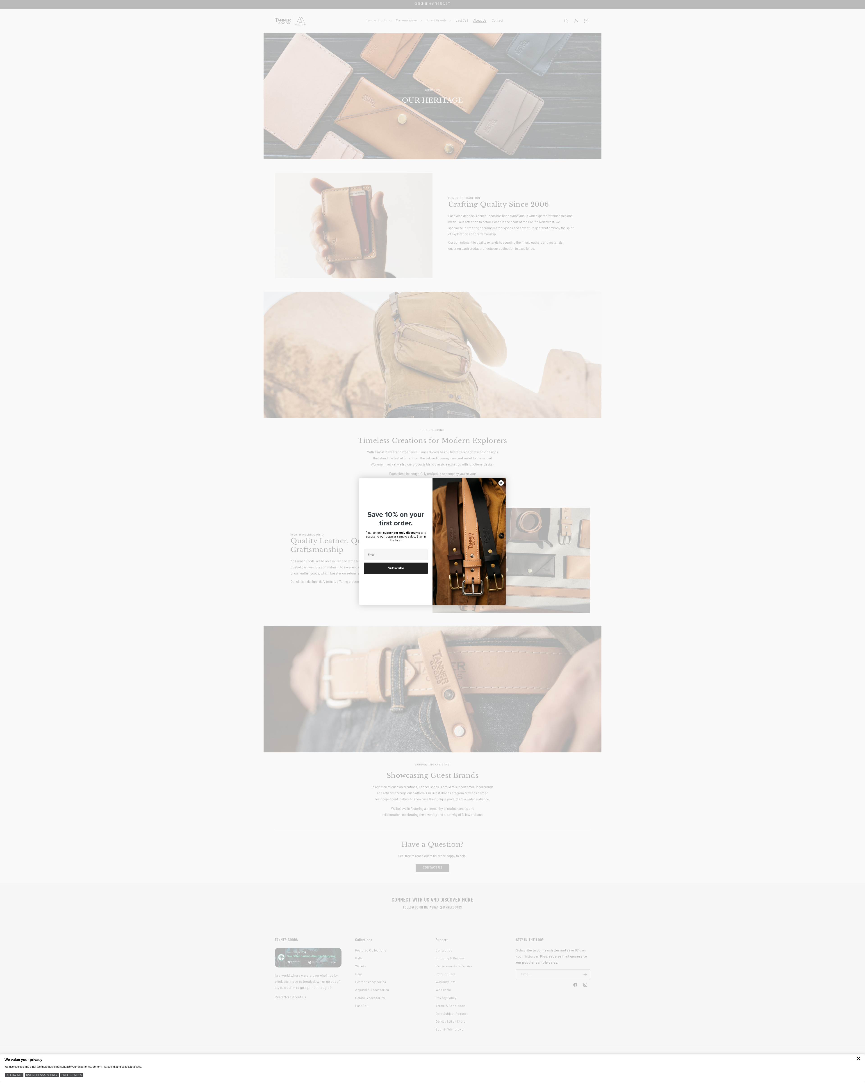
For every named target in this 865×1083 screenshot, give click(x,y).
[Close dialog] (501, 483)
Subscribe (396, 568)
